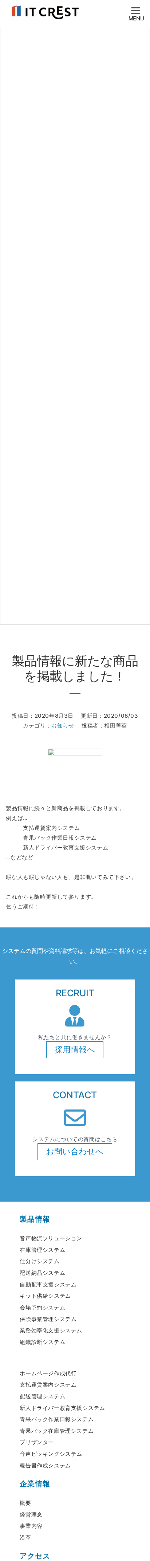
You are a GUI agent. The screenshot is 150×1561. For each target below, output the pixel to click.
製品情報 (35, 1219)
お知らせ (62, 725)
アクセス (35, 1556)
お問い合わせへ (75, 1151)
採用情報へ (75, 1049)
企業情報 (35, 1483)
